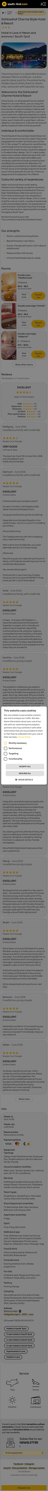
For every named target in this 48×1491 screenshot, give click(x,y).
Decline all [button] (25, 773)
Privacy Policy (24, 737)
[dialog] (24, 745)
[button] (24, 779)
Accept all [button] (25, 766)
